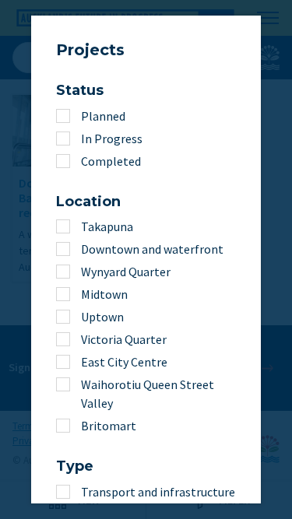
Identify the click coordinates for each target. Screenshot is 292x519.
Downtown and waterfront (152, 249)
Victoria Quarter (124, 339)
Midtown (104, 294)
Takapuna (107, 226)
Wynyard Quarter (126, 271)
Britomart (108, 425)
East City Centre (124, 362)
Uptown (102, 316)
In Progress (111, 138)
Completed (111, 161)
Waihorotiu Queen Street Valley (147, 394)
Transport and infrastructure (158, 492)
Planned (103, 116)
